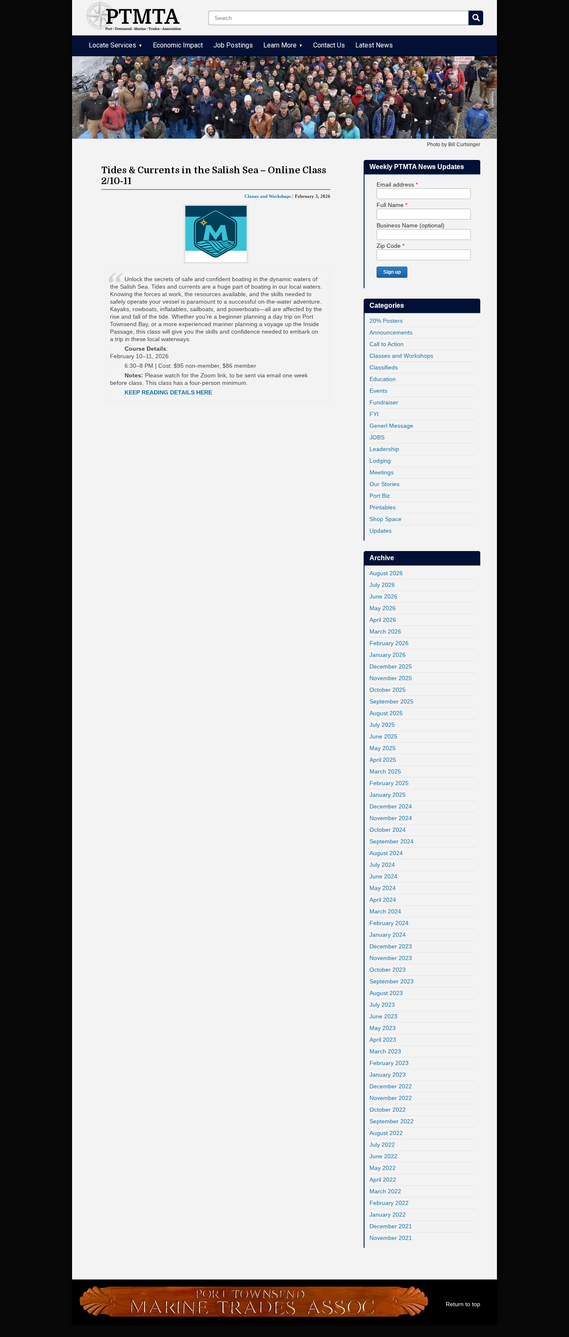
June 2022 (383, 1156)
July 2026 (382, 584)
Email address (397, 184)
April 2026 (382, 619)
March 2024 (385, 911)
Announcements (390, 332)
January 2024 (387, 934)
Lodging (380, 460)
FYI (374, 414)
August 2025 (386, 713)
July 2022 (382, 1144)
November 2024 (390, 818)
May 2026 (382, 608)
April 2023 (382, 1039)
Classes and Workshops (401, 355)
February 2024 (389, 923)
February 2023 (389, 1063)
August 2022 (386, 1133)
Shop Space (385, 519)
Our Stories (384, 484)
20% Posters (386, 320)
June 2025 (383, 736)
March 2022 (385, 1191)
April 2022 (382, 1179)
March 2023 (385, 1051)
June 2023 (383, 1016)
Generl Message (391, 425)
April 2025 (382, 759)
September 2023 (391, 981)
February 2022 (389, 1203)
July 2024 (382, 864)
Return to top (463, 1304)
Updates (380, 530)
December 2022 (390, 1086)
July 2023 (382, 1004)
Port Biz (379, 495)
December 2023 (390, 946)
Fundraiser (383, 402)
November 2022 (390, 1098)
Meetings (381, 472)
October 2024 (387, 829)
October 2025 (387, 689)
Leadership (384, 449)
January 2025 (387, 794)
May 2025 (382, 748)
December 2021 (390, 1226)
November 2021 (390, 1238)
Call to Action (386, 344)
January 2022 (387, 1214)
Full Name (392, 205)
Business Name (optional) (410, 225)
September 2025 (391, 701)
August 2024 (386, 853)
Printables (382, 507)
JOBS (376, 437)
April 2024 (382, 899)
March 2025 (385, 771)
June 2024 (383, 876)
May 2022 (382, 1168)
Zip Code (390, 245)
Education (382, 379)
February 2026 (389, 643)
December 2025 (390, 666)
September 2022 (391, 1121)
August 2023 (386, 993)
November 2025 (390, 678)
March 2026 (385, 631)
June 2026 (383, 596)
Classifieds (383, 367)
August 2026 (386, 573)
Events (378, 390)
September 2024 (391, 841)
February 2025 (389, 783)
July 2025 (382, 724)
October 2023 (387, 969)
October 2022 (387, 1109)
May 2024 (382, 888)
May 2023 (382, 1028)
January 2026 (387, 654)
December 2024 (390, 806)
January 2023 (387, 1074)
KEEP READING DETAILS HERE (168, 392)
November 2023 (390, 958)
